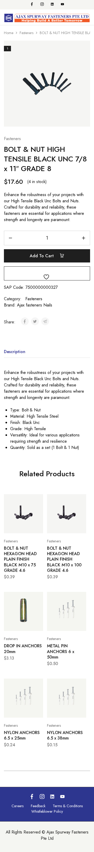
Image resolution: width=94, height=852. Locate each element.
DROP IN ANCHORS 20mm (23, 648)
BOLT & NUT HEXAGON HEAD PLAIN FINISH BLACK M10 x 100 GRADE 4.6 (64, 559)
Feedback (38, 806)
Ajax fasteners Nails (34, 305)
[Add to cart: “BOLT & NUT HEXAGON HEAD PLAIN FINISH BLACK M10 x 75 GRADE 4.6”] (38, 500)
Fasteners (26, 32)
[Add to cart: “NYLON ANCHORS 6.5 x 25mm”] (38, 684)
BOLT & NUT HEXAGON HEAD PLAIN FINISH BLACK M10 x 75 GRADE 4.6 (20, 559)
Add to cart (42, 256)
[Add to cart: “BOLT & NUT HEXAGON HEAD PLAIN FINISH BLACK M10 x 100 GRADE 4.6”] (81, 500)
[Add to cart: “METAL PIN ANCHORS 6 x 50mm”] (81, 598)
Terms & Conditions (68, 806)
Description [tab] (14, 352)
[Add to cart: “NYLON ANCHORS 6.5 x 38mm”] (81, 684)
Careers (17, 806)
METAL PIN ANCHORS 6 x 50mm (60, 651)
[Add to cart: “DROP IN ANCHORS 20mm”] (38, 598)
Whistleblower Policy (47, 811)
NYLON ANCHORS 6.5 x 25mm (22, 735)
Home (8, 32)
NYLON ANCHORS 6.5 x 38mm (65, 735)
